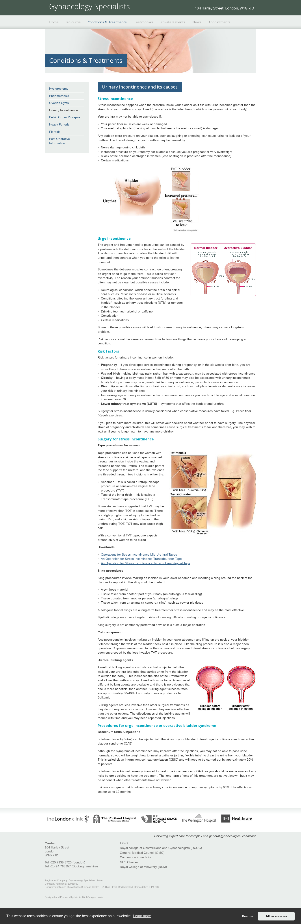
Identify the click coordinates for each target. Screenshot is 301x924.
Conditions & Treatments (107, 22)
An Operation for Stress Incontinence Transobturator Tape (141, 558)
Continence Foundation (136, 857)
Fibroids (54, 131)
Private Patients (172, 22)
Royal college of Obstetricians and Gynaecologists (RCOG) (161, 848)
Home (54, 22)
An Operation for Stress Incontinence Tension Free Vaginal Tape (145, 563)
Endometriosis (59, 96)
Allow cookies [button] (276, 916)
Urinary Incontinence (63, 110)
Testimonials (143, 22)
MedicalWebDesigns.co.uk (88, 897)
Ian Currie (73, 22)
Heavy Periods (59, 124)
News (196, 22)
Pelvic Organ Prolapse (64, 117)
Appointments (219, 22)
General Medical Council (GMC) (142, 852)
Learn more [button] (142, 916)
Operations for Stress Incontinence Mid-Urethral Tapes (139, 554)
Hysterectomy (58, 88)
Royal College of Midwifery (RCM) (143, 867)
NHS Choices (129, 862)
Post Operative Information (59, 141)
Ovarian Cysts (59, 103)
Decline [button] (247, 916)
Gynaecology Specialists (89, 6)
